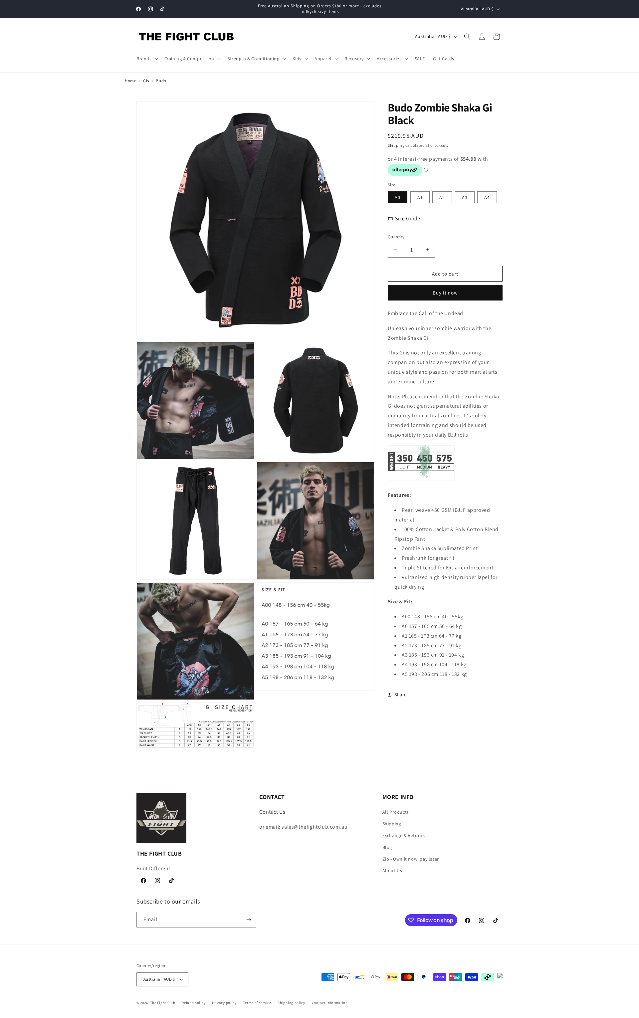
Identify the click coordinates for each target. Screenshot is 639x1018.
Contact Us (272, 811)
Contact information (330, 1002)
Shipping (396, 144)
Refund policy (193, 1002)
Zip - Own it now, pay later (410, 859)
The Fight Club (162, 1002)
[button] (146, 59)
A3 (465, 197)
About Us (392, 871)
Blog (387, 847)
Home (130, 81)
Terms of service (257, 1002)
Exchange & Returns (403, 835)
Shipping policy (291, 1002)
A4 (487, 197)
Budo (161, 81)
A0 (397, 197)
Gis (146, 81)
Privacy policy (224, 1002)
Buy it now (445, 292)
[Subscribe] (248, 919)
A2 (442, 197)
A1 (420, 197)
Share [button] (400, 694)
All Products (395, 812)
